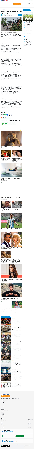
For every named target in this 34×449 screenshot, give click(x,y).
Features (2, 427)
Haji (12, 325)
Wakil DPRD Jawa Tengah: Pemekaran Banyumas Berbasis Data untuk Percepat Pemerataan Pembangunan (16, 336)
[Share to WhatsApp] (5, 115)
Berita (13, 332)
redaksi (2, 408)
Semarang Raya (3, 420)
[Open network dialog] (29, 1)
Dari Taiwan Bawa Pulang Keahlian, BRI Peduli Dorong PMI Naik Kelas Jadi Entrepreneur (17, 343)
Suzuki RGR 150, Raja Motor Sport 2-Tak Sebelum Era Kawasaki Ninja (16, 356)
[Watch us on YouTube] (6, 0)
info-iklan (2, 413)
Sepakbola (29, 422)
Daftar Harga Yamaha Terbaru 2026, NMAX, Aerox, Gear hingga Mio (29, 34)
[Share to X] (9, 115)
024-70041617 (3, 401)
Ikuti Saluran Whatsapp (20, 436)
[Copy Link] (11, 115)
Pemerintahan (14, 367)
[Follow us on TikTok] (7, 0)
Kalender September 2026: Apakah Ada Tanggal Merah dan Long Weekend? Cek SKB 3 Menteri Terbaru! (17, 385)
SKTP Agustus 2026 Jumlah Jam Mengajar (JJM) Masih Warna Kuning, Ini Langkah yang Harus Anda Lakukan (17, 364)
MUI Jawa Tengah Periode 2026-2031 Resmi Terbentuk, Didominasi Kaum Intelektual (17, 350)
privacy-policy (3, 409)
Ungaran (4, 9)
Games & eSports (30, 419)
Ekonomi (13, 339)
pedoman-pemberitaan (4, 410)
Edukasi (13, 360)
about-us (2, 414)
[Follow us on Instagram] (4, 0)
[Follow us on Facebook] (1, 0)
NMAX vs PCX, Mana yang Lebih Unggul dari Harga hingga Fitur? (29, 23)
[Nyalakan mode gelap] (33, 1)
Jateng (2, 422)
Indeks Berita (3, 415)
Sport (28, 420)
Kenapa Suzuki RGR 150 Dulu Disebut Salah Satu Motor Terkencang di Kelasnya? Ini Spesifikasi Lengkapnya (17, 378)
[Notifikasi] (31, 1)
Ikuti (6, 124)
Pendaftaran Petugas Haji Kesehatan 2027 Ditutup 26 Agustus (17, 328)
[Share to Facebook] (7, 115)
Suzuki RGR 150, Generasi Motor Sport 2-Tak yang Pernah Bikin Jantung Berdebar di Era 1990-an (16, 322)
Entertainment (3, 425)
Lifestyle (29, 424)
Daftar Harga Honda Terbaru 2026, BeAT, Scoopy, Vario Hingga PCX (29, 40)
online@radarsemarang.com (5, 403)
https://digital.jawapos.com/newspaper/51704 (10, 441)
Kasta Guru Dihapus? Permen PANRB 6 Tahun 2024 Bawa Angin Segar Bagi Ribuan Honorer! (17, 371)
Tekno (29, 425)
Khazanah (29, 423)
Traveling (13, 381)
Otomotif (13, 318)
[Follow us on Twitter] (3, 0)
